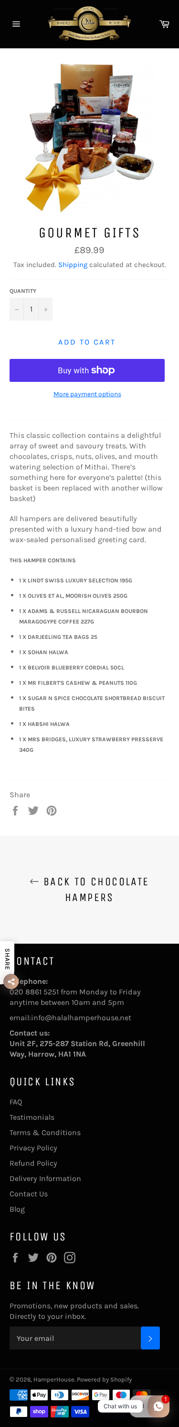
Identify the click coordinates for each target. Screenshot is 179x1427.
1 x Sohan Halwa (43, 652)
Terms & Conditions (45, 1132)
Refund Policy (33, 1163)
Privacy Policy (33, 1147)
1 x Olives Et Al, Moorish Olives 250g (73, 595)
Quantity (23, 291)
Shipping (72, 264)
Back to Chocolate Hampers (94, 889)
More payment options (87, 394)
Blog (17, 1209)
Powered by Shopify (104, 1379)
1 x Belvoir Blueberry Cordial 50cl (71, 667)
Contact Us (29, 1193)
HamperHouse (53, 1379)
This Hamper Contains (43, 560)
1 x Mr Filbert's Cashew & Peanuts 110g (78, 683)
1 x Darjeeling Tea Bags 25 (58, 637)
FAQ (16, 1101)
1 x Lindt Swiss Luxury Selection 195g (75, 580)
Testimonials (32, 1117)
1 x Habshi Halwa (44, 724)
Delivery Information (45, 1178)
